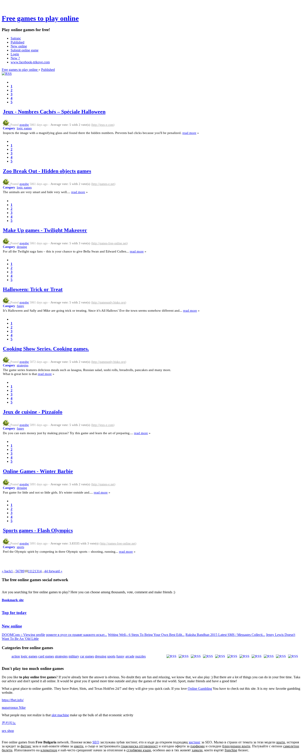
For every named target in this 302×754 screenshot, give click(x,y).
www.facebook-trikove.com (30, 62)
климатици (48, 750)
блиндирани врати (236, 746)
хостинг (195, 742)
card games (46, 656)
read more (189, 133)
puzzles (140, 656)
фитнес (26, 746)
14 (40, 571)
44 (46, 571)
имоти (78, 746)
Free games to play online (40, 18)
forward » (55, 571)
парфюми (197, 746)
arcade (129, 656)
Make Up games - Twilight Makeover (45, 230)
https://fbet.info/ (13, 700)
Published (17, 42)
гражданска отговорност (139, 746)
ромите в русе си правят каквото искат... (76, 635)
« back (6, 571)
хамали (197, 750)
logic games (24, 128)
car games (87, 656)
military (74, 656)
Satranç (16, 38)
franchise (231, 750)
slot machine (60, 715)
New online (19, 46)
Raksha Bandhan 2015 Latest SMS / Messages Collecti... (225, 635)
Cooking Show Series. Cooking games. (46, 349)
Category (9, 128)
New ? (15, 58)
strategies (22, 365)
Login (15, 54)
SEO (95, 742)
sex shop (8, 731)
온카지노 (9, 723)
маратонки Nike (14, 707)
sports (20, 547)
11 (29, 571)
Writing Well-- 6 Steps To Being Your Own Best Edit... (146, 635)
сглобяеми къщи (138, 750)
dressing (22, 247)
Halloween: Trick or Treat (33, 289)
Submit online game (24, 50)
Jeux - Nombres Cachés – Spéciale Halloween (54, 112)
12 (32, 571)
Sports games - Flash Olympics (38, 530)
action (15, 656)
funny (20, 306)
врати (280, 742)
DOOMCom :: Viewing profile (23, 635)
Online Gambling (200, 688)
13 (36, 571)
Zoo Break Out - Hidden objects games (47, 171)
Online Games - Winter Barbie (38, 471)
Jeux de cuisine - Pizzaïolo (32, 412)
